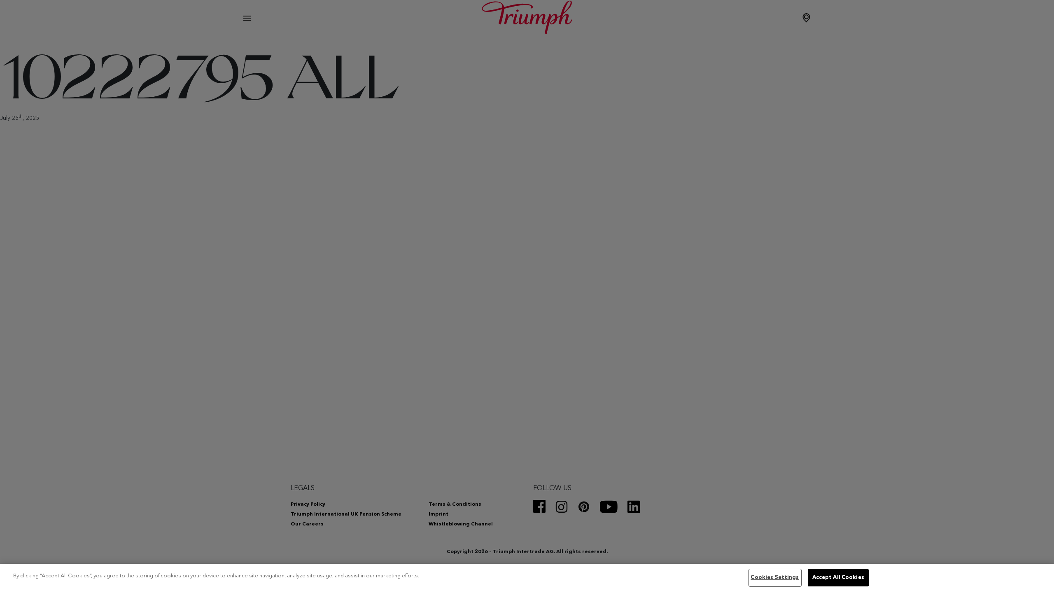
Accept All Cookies (838, 577)
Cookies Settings (775, 577)
